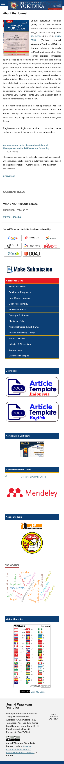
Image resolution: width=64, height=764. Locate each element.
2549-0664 (36, 36)
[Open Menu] (3, 3)
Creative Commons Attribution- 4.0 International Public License (19, 749)
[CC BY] (33, 752)
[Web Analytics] (25, 692)
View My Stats (38, 692)
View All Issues (12, 217)
